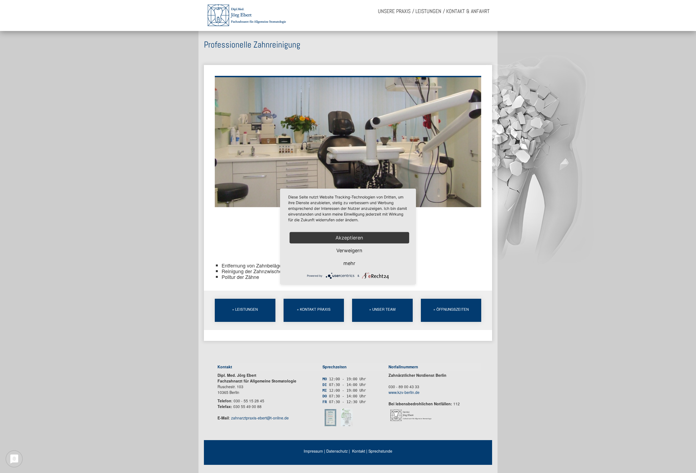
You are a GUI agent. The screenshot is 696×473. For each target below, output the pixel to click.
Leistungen (428, 11)
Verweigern (349, 250)
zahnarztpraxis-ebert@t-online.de (260, 418)
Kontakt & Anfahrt (468, 11)
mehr (349, 263)
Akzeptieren (349, 238)
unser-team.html (382, 310)
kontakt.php (314, 310)
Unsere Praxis (394, 11)
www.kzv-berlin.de (404, 392)
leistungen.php (245, 310)
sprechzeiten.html (451, 310)
